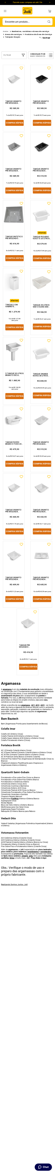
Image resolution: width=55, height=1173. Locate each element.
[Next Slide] (49, 2)
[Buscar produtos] (49, 21)
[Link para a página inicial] (5, 31)
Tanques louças (12, 37)
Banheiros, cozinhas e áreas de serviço (30, 31)
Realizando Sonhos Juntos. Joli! (14, 884)
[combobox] (27, 21)
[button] (14, 55)
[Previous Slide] (5, 2)
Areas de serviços (13, 34)
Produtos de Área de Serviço (38, 34)
